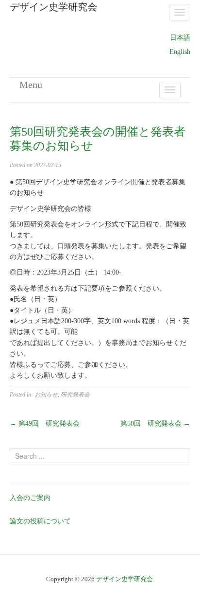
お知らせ (46, 394)
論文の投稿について (40, 521)
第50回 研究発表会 (155, 423)
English (179, 51)
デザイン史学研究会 (124, 579)
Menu (30, 84)
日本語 (180, 37)
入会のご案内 (30, 497)
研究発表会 (75, 394)
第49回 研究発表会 (45, 423)
